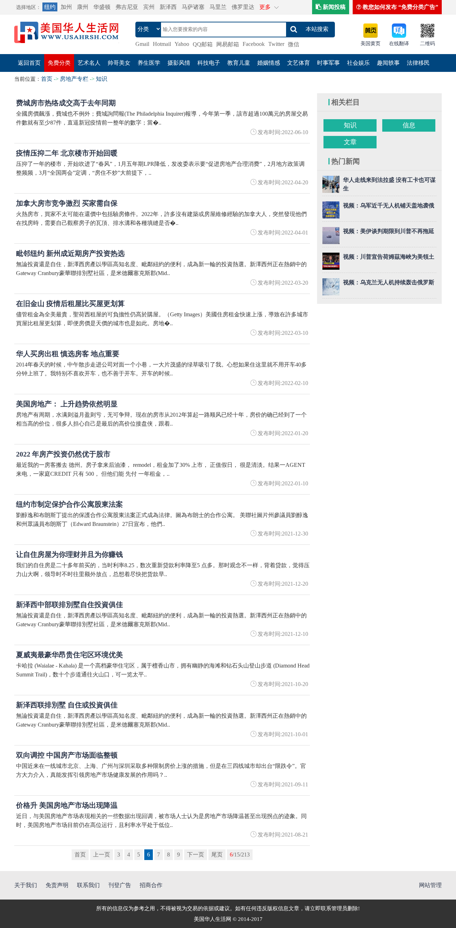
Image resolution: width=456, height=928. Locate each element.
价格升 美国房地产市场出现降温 (67, 805)
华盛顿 (101, 7)
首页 (46, 79)
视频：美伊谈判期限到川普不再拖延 (388, 231)
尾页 (217, 854)
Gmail (142, 44)
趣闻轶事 (388, 63)
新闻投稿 (333, 7)
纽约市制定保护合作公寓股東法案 (69, 504)
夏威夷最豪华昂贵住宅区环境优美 (69, 655)
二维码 (427, 43)
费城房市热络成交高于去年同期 (66, 103)
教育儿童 (238, 63)
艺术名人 (89, 63)
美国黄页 (370, 43)
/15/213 (240, 854)
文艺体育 (298, 63)
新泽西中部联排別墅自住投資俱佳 (69, 604)
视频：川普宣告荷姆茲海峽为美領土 (388, 257)
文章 (350, 142)
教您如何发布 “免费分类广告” (399, 7)
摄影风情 (178, 63)
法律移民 (418, 63)
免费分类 (59, 63)
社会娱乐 (358, 63)
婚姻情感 (268, 63)
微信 (293, 44)
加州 (66, 7)
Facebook (254, 44)
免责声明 (57, 885)
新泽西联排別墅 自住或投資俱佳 (67, 705)
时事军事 (328, 63)
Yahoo (182, 44)
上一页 (101, 854)
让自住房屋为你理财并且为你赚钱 (69, 554)
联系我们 (88, 885)
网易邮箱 (227, 44)
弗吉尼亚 (126, 7)
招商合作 (151, 885)
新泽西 (168, 7)
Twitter (276, 44)
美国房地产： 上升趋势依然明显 (67, 404)
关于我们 (25, 885)
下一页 (195, 854)
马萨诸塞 (193, 7)
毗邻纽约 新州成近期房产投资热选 (70, 253)
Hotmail (162, 44)
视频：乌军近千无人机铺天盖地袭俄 (388, 205)
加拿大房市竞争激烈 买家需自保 (67, 203)
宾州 (149, 7)
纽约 (50, 7)
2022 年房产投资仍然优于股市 (63, 454)
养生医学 (149, 63)
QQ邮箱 (203, 44)
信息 (409, 125)
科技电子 (208, 63)
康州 (82, 7)
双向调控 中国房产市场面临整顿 (67, 755)
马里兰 (218, 7)
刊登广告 (119, 885)
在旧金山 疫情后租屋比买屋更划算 (70, 303)
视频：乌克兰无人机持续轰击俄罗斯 (388, 282)
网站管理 (430, 885)
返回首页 (29, 63)
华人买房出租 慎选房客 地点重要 (67, 354)
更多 (265, 7)
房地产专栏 (74, 79)
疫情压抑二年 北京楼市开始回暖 (67, 153)
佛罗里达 (243, 7)
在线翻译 (399, 43)
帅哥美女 (119, 63)
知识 (101, 79)
